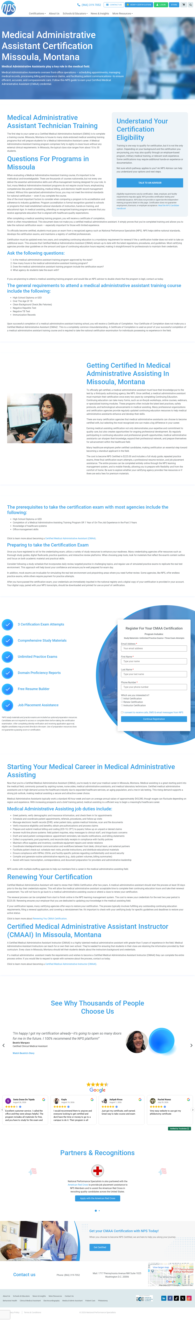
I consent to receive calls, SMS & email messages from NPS (153, 712)
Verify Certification (140, 5)
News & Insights (100, 13)
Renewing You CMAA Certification (50, 918)
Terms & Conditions (32, 1312)
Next (191, 1045)
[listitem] (97, 186)
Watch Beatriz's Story (23, 1053)
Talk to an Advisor (149, 182)
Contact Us (69, 1296)
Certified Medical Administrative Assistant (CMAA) (70, 538)
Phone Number (129, 682)
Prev (3, 1045)
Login (163, 5)
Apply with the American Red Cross (97, 1198)
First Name (127, 657)
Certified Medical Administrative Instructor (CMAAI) (70, 964)
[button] (193, 1110)
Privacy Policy (13, 1312)
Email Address (129, 644)
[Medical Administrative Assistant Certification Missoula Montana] (39, 442)
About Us (54, 13)
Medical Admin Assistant (72, 1301)
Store (174, 5)
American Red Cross (78, 1184)
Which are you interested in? (135, 695)
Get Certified (100, 1247)
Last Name (127, 670)
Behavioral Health (10, 1301)
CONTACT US (116, 5)
